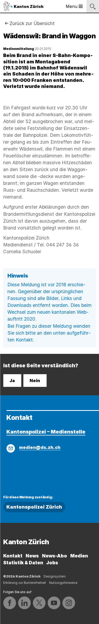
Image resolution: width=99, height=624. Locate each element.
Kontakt (12, 556)
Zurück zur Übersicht (32, 23)
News (32, 556)
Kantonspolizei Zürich (34, 507)
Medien (79, 556)
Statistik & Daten (23, 562)
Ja (12, 380)
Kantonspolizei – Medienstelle (45, 432)
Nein (35, 380)
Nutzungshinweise (63, 583)
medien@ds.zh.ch (39, 447)
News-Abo (54, 556)
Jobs (52, 562)
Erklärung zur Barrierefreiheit (24, 583)
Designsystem (55, 576)
